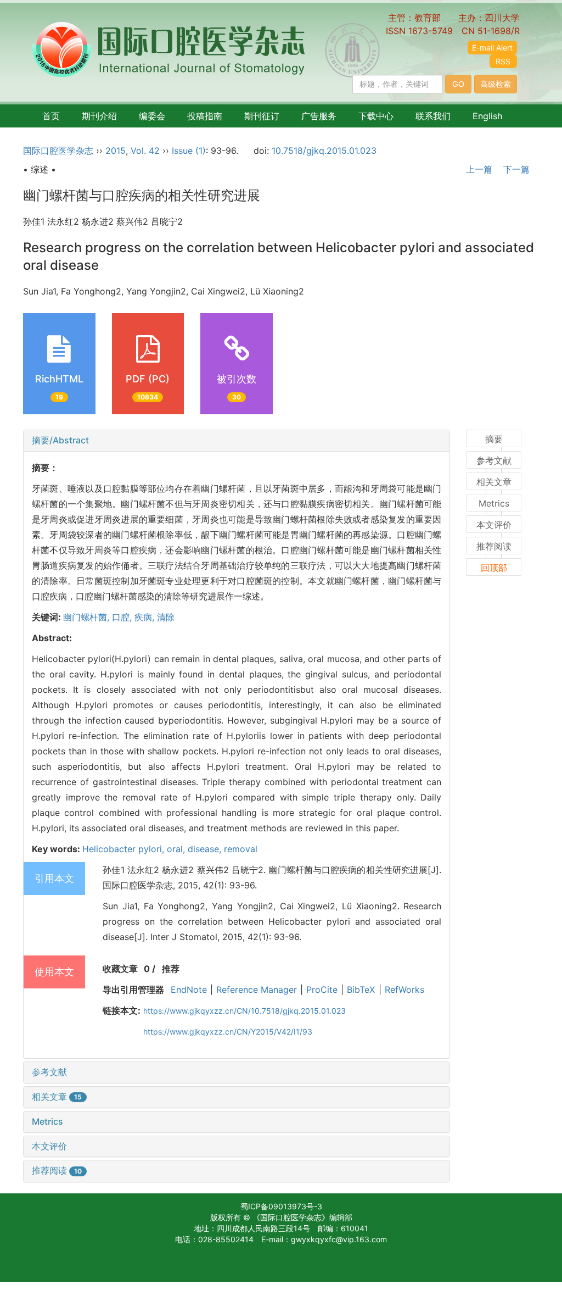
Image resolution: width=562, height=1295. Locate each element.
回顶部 (494, 567)
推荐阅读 (57, 1170)
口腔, (123, 617)
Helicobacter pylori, (124, 848)
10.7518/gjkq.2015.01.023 (324, 150)
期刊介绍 (99, 115)
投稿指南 (204, 115)
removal (240, 848)
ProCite (322, 989)
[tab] (236, 440)
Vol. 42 (145, 150)
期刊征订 (261, 115)
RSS (503, 61)
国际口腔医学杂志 (58, 150)
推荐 (170, 968)
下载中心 (376, 115)
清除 (166, 617)
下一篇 (517, 169)
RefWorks (404, 989)
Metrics (47, 1121)
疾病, (145, 617)
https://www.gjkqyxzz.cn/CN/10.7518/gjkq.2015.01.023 (244, 1010)
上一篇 (477, 169)
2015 (115, 150)
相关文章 (57, 1096)
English (487, 115)
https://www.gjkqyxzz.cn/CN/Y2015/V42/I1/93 (227, 1031)
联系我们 (433, 115)
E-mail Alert (492, 47)
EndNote (189, 989)
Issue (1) (189, 150)
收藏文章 (120, 968)
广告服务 (318, 115)
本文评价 (49, 1146)
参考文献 (49, 1071)
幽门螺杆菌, (87, 617)
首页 (51, 115)
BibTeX (361, 989)
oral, (177, 848)
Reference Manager (256, 989)
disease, (206, 848)
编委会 (152, 115)
